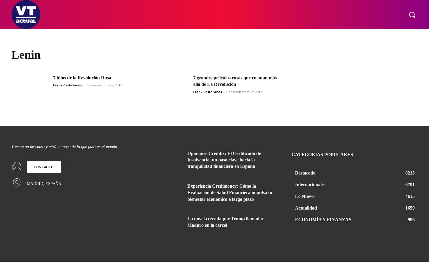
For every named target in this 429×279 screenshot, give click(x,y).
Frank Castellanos (67, 85)
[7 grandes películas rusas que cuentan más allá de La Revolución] (170, 88)
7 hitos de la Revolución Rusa (82, 77)
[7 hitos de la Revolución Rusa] (30, 88)
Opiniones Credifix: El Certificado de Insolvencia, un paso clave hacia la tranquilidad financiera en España (224, 160)
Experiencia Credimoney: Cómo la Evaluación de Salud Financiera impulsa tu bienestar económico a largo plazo (229, 193)
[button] (412, 14)
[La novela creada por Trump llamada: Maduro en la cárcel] (167, 226)
